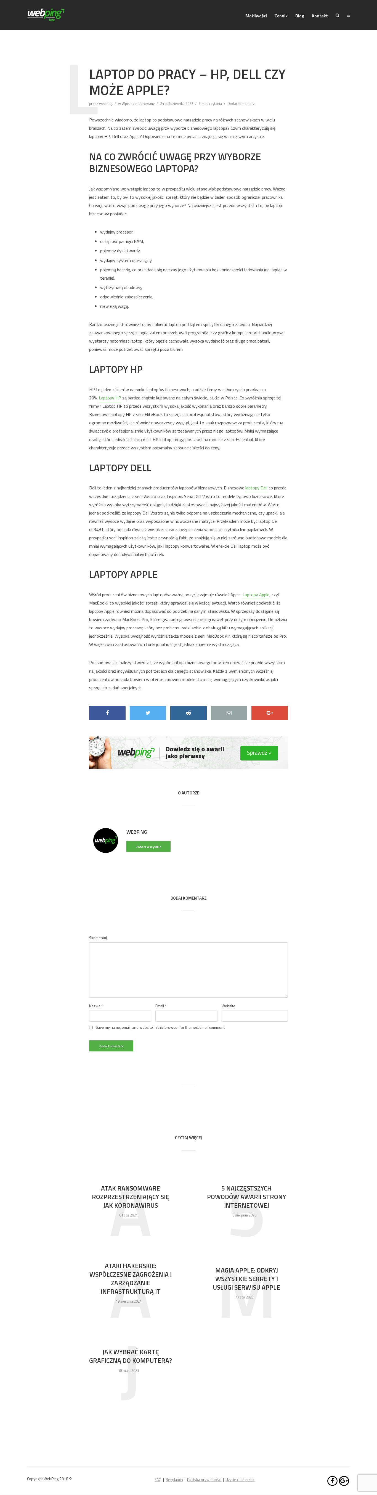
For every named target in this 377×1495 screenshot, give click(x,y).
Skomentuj (98, 938)
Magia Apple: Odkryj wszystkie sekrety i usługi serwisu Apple (246, 1279)
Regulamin (174, 1479)
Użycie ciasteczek (239, 1479)
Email (160, 1006)
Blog (299, 15)
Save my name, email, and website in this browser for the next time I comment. (160, 1027)
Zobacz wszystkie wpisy (148, 848)
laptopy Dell (256, 487)
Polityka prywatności (204, 1479)
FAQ (158, 1479)
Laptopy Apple (256, 594)
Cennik (281, 15)
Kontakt (320, 15)
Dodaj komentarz (241, 103)
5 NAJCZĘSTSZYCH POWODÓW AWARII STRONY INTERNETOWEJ (246, 1197)
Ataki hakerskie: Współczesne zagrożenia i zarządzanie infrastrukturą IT (130, 1278)
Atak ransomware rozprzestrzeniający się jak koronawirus (130, 1197)
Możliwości (256, 15)
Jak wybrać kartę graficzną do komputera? (130, 1356)
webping (106, 103)
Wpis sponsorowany (138, 103)
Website (228, 1006)
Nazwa (96, 1006)
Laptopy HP (110, 397)
